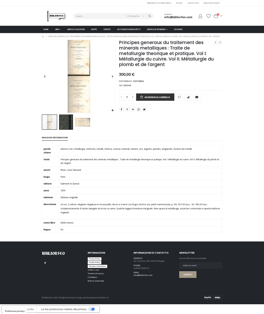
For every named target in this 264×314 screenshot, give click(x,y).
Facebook (121, 109)
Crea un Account (212, 3)
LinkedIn (132, 109)
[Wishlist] (208, 16)
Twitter (127, 109)
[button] (112, 110)
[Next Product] (220, 42)
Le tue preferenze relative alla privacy (63, 309)
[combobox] (113, 16)
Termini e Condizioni (97, 266)
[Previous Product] (215, 42)
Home (43, 36)
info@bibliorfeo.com (143, 275)
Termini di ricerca (96, 273)
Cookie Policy (94, 262)
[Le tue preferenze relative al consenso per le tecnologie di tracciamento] (14, 311)
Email (144, 109)
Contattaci (193, 3)
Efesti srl (105, 297)
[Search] (149, 16)
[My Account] (200, 16)
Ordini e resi (93, 269)
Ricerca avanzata (96, 280)
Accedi (179, 3)
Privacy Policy (94, 259)
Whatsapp (138, 109)
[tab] (55, 138)
